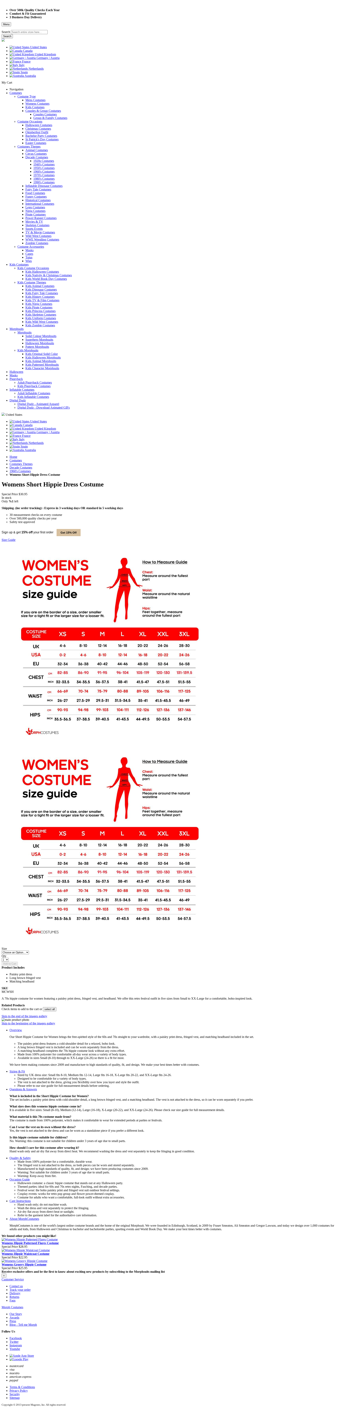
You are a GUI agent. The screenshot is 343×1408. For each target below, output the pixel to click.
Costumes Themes (21, 464)
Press (13, 1321)
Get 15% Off (69, 532)
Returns (14, 1297)
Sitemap (15, 1397)
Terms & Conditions (22, 1387)
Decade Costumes (21, 467)
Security (15, 1394)
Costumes (16, 460)
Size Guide (8, 540)
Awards (14, 1317)
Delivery (15, 1293)
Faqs (12, 1300)
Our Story (16, 1314)
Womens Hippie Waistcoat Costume (25, 1253)
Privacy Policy (19, 1390)
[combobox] (29, 32)
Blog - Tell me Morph (23, 1324)
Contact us (16, 1286)
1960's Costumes (20, 471)
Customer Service (13, 1279)
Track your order (20, 1289)
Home (13, 456)
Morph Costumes (12, 1307)
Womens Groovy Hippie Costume (24, 1264)
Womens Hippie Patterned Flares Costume (30, 1243)
